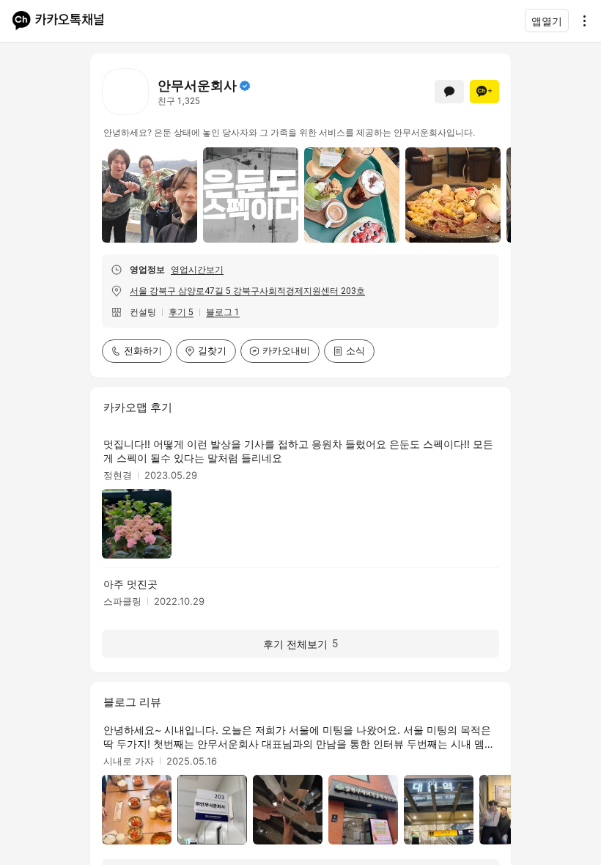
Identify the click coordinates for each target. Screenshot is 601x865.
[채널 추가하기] (484, 91)
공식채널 (245, 86)
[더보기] (580, 20)
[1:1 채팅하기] (449, 91)
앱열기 (546, 21)
